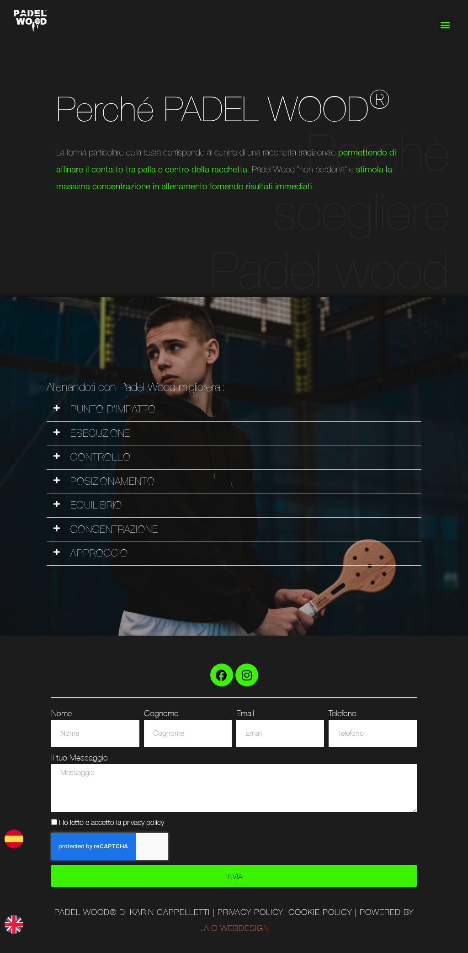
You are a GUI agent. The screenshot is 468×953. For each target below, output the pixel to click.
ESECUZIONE (100, 433)
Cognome (161, 713)
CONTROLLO (100, 457)
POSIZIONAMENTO (112, 481)
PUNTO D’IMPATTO (113, 409)
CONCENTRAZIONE (114, 529)
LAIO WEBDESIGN (234, 928)
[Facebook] (221, 675)
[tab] (234, 409)
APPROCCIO (99, 553)
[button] (444, 24)
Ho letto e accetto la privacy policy (111, 822)
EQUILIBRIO (96, 505)
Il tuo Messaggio (79, 757)
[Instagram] (246, 675)
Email (245, 713)
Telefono (342, 713)
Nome (61, 713)
